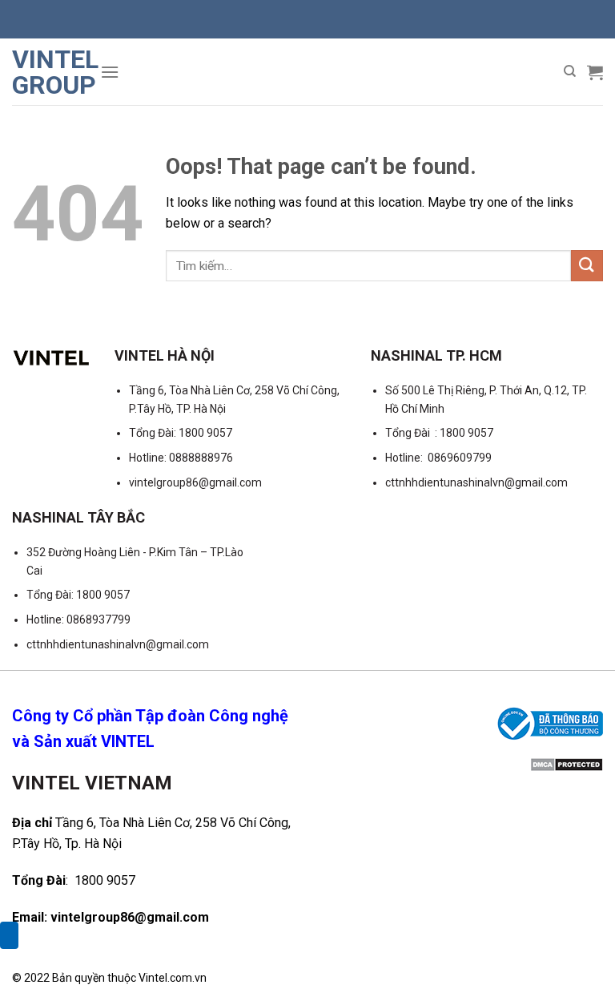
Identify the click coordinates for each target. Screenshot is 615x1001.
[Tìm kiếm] (570, 71)
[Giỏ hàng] (595, 72)
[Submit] (587, 265)
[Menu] (109, 71)
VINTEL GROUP (50, 72)
